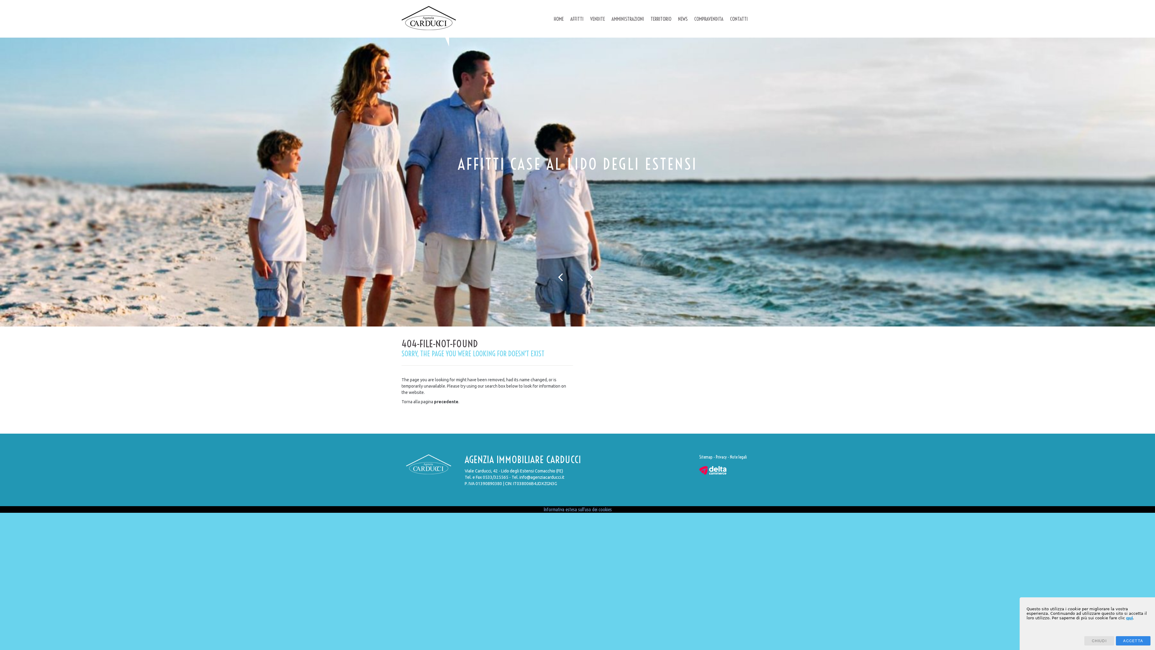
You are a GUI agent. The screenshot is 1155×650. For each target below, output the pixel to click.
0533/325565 (495, 477)
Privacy (721, 457)
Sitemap (706, 457)
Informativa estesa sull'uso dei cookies (578, 509)
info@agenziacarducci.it (541, 477)
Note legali (738, 457)
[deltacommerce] (712, 470)
